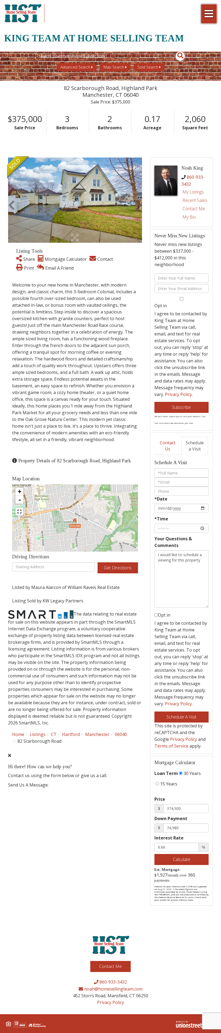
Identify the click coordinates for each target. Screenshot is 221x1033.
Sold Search (147, 67)
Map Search (113, 67)
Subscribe (181, 407)
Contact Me (193, 209)
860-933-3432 (112, 982)
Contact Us (167, 446)
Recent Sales (194, 200)
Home (18, 734)
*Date (160, 499)
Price (159, 799)
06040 (121, 734)
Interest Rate (169, 838)
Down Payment (170, 818)
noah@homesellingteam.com (113, 989)
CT (54, 734)
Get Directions (118, 568)
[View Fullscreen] (19, 511)
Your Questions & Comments (173, 542)
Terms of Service (171, 746)
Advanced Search (75, 67)
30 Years (191, 773)
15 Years (168, 784)
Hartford (71, 734)
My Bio (189, 217)
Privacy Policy (178, 394)
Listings (38, 734)
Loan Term (166, 773)
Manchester (97, 734)
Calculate (181, 859)
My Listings (193, 192)
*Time (161, 519)
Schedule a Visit (195, 446)
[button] (177, 56)
